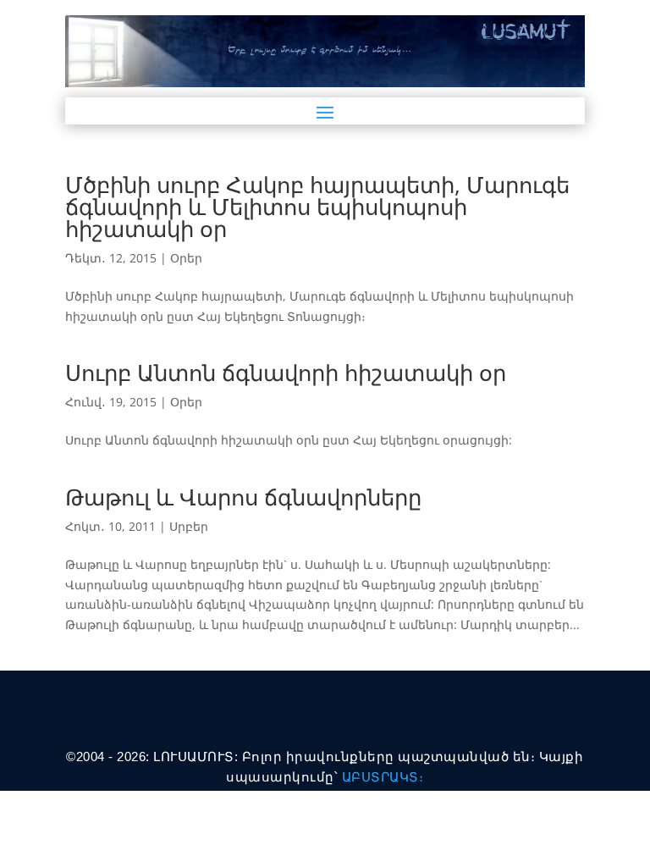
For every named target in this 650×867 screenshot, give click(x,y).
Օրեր (186, 258)
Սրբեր (188, 526)
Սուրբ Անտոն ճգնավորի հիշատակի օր (285, 372)
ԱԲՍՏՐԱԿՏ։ (383, 777)
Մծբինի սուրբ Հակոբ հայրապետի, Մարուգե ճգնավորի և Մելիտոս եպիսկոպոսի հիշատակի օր (317, 206)
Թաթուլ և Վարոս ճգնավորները (243, 497)
